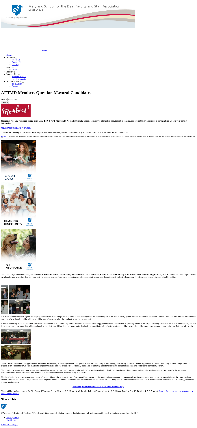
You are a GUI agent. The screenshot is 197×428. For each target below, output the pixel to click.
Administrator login (9, 424)
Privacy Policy (12, 417)
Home (9, 55)
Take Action (17, 84)
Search (4, 99)
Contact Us (16, 62)
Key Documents (19, 79)
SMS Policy (11, 420)
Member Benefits (19, 76)
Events (15, 86)
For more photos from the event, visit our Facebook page (98, 386)
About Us (16, 60)
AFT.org (15, 64)
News (14, 69)
